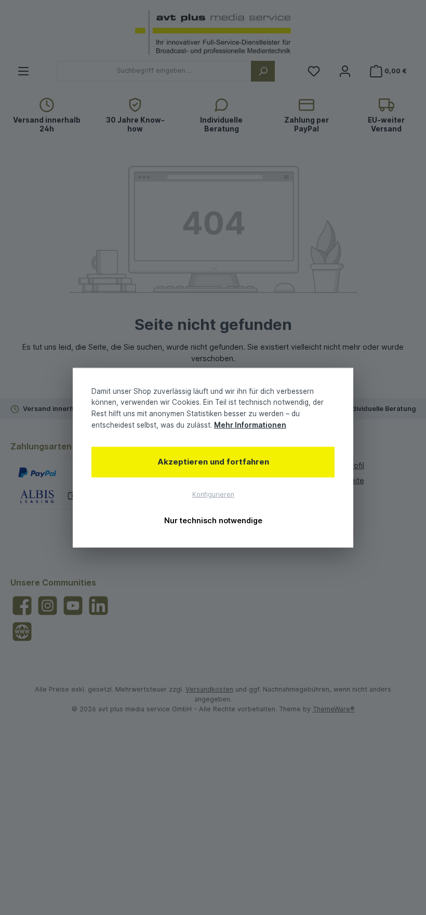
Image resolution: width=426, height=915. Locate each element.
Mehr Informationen (250, 425)
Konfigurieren (213, 494)
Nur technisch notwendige (213, 520)
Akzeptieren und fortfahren (213, 462)
